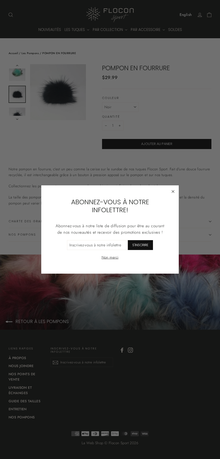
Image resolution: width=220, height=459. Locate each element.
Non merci (110, 257)
